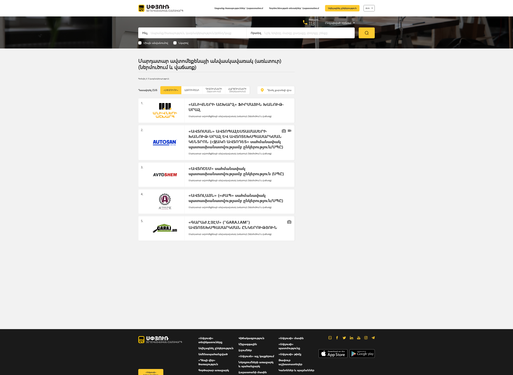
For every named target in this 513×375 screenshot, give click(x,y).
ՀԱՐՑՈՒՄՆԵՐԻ (237, 90)
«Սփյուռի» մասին (291, 338)
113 (312, 23)
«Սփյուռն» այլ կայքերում (256, 356)
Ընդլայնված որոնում (338, 22)
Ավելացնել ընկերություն (342, 8)
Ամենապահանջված (213, 354)
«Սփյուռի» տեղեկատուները (210, 340)
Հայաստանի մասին (252, 372)
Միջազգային (247, 344)
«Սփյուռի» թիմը (290, 354)
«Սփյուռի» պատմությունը (289, 346)
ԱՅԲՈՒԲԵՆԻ (191, 90)
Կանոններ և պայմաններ (296, 370)
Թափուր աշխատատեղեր (290, 362)
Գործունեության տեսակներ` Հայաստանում (294, 8)
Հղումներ (245, 350)
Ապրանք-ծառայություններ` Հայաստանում (238, 8)
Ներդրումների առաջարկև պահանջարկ (255, 364)
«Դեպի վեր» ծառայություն (208, 362)
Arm (368, 8)
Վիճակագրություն (251, 338)
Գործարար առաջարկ (213, 370)
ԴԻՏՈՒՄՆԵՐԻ (213, 90)
